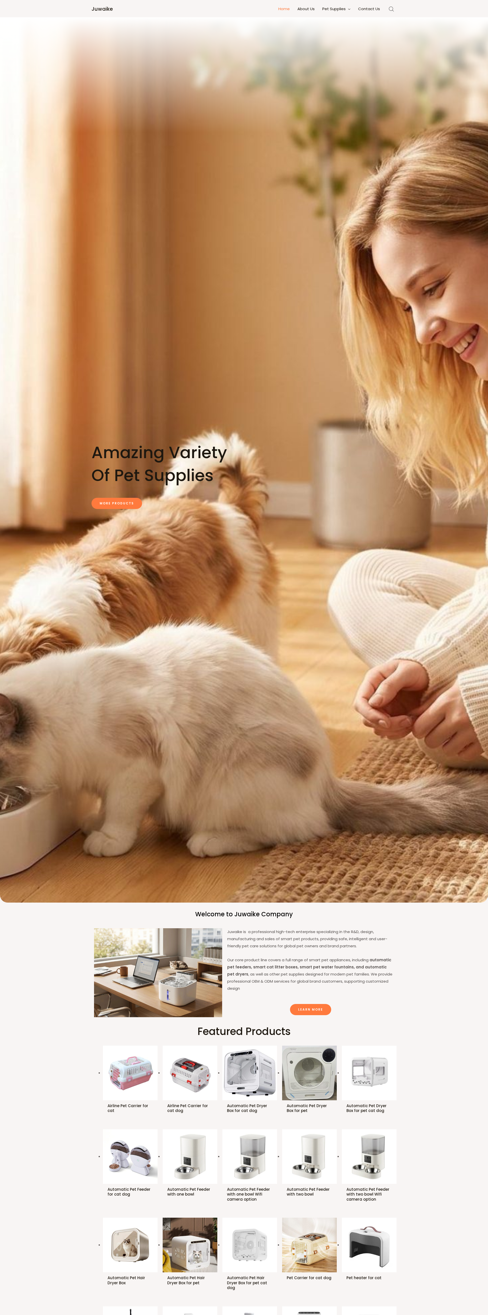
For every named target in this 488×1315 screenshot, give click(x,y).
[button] (117, 503)
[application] (348, 9)
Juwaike (102, 8)
